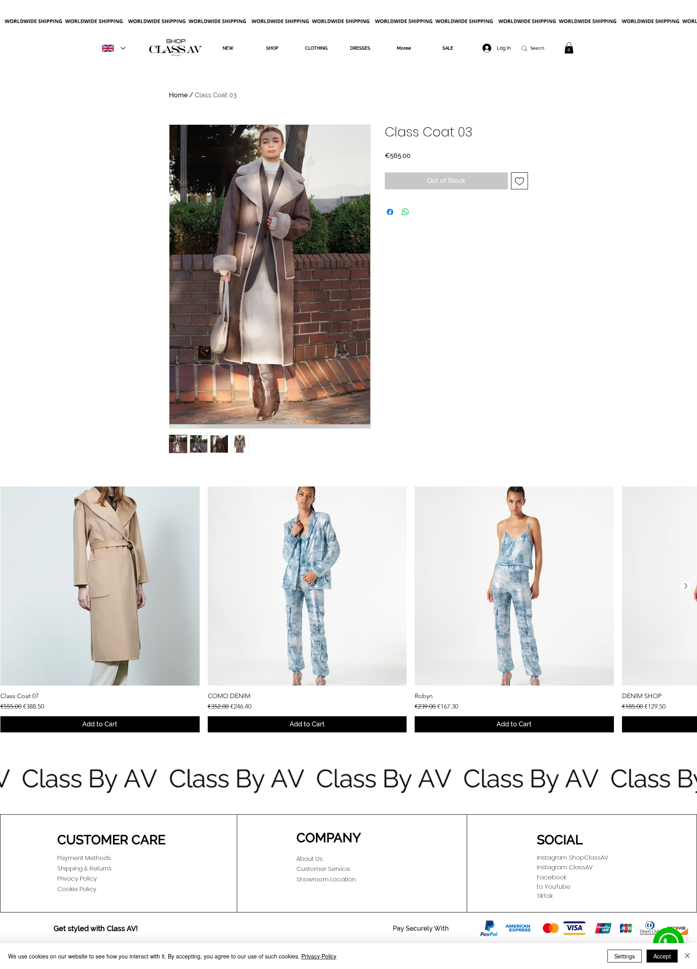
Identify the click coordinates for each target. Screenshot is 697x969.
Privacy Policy (318, 956)
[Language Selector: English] (113, 48)
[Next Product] (686, 586)
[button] (228, 48)
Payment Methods (84, 858)
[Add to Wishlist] (519, 180)
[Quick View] (100, 586)
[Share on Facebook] (390, 212)
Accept (662, 956)
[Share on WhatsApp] (405, 212)
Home (178, 95)
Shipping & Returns (84, 868)
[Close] (687, 956)
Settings (624, 956)
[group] (348, 609)
